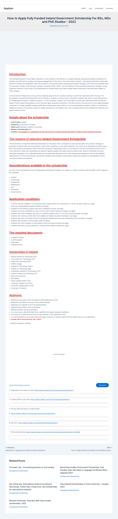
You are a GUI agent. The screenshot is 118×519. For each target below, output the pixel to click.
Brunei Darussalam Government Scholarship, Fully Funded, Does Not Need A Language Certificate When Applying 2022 (83, 470)
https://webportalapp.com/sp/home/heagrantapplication (50, 399)
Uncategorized (14, 471)
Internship (109, 8)
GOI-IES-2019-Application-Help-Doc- (19, 385)
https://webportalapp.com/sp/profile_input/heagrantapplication (33, 413)
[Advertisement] (59, 45)
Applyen (8, 8)
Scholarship (99, 8)
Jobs (90, 8)
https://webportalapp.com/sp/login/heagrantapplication (53, 390)
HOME (83, 8)
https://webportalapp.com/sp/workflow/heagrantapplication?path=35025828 (53, 432)
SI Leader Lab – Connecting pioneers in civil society (31, 467)
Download (102, 385)
